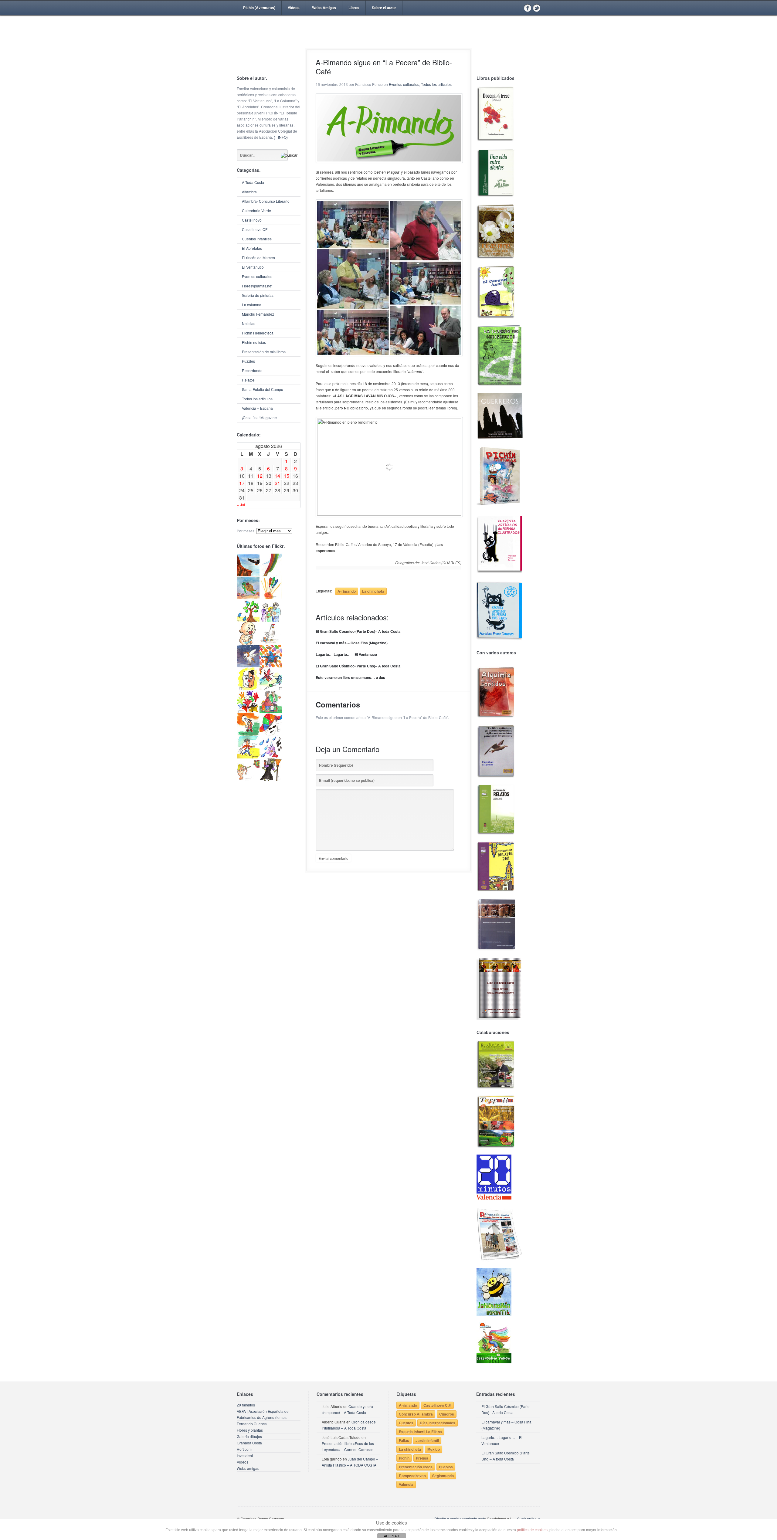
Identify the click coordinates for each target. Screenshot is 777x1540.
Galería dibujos (249, 1436)
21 (277, 483)
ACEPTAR (391, 1536)
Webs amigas (248, 1468)
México (433, 1449)
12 (260, 475)
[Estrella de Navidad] (271, 574)
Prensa (422, 1458)
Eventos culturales (257, 276)
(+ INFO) (281, 137)
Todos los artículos (257, 398)
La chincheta (373, 591)
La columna (251, 304)
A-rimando (347, 591)
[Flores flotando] (271, 688)
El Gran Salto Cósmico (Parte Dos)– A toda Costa (358, 631)
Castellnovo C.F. (437, 1405)
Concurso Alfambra (416, 1414)
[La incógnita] (248, 734)
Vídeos (294, 7)
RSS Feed (518, 8)
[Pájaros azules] (248, 620)
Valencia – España (257, 408)
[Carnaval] (271, 734)
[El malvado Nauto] (271, 665)
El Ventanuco (253, 267)
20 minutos (246, 1404)
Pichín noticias (254, 342)
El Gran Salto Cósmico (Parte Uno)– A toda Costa (358, 666)
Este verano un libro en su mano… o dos (350, 677)
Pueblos (446, 1467)
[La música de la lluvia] (271, 756)
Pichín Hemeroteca (257, 332)
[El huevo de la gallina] (271, 643)
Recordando (252, 370)
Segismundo (443, 1475)
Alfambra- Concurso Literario (266, 201)
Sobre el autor (384, 7)
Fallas (404, 1440)
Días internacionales (437, 1423)
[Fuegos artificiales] (271, 597)
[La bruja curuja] (271, 779)
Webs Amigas (324, 7)
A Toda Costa (253, 182)
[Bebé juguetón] (248, 643)
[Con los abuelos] (271, 620)
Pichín (404, 1458)
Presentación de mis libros (264, 351)
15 (286, 475)
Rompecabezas (412, 1475)
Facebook (527, 8)
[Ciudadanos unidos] (248, 711)
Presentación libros (416, 1467)
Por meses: (246, 530)
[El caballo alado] (248, 665)
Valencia (406, 1484)
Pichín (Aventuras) (259, 7)
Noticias (248, 323)
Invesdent (245, 1455)
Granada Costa (249, 1442)
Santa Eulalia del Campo (262, 389)
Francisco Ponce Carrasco (387, 42)
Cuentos (406, 1423)
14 (277, 475)
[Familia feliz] (271, 711)
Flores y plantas (250, 1430)
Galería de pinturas (257, 295)
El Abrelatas (252, 248)
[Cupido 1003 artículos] (248, 779)
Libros (353, 7)
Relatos (248, 379)
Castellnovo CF (254, 229)
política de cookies (532, 1530)
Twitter (536, 8)
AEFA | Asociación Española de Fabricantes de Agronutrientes (263, 1414)
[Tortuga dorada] (248, 597)
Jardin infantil (427, 1440)
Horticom (244, 1449)
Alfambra (249, 191)
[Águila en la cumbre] (248, 574)
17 (242, 483)
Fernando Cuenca (252, 1423)
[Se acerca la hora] (248, 756)
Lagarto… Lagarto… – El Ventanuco (346, 654)
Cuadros (446, 1414)
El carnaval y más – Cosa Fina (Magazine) (352, 643)
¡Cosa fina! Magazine (259, 417)
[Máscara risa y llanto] (248, 688)
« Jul (241, 504)
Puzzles (248, 361)
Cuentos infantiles (257, 238)
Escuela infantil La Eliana (420, 1431)
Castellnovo (252, 219)
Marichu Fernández (258, 314)
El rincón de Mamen (258, 257)
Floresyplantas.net (257, 285)
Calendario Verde (256, 210)
